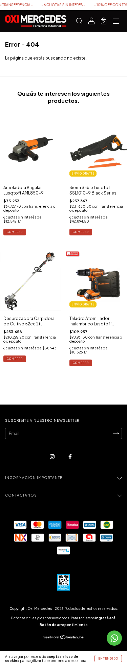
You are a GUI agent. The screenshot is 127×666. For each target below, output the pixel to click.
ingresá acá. (106, 618)
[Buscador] (79, 22)
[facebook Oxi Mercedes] (70, 456)
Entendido (108, 658)
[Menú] (115, 22)
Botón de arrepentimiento (64, 625)
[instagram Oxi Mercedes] (52, 456)
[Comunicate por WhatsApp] (114, 638)
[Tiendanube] (63, 638)
